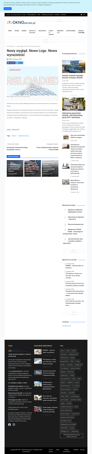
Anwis (77, 382)
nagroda (70, 382)
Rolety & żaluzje (32, 31)
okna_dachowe (65, 378)
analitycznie (78, 364)
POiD (76, 407)
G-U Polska (75, 385)
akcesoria (63, 354)
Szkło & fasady (51, 32)
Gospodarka (70, 30)
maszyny (69, 364)
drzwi (67, 350)
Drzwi (17, 30)
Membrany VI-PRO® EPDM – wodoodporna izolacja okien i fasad (73, 232)
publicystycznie (73, 354)
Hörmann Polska (76, 400)
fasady (72, 375)
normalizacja (64, 368)
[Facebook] (9, 425)
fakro (79, 378)
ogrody (63, 371)
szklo (71, 361)
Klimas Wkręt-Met (66, 410)
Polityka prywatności (47, 14)
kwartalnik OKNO (66, 421)
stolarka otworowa (66, 407)
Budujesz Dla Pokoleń (67, 417)
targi (73, 378)
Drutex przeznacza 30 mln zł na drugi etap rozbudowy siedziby (49, 373)
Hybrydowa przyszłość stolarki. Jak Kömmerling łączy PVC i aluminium (72, 115)
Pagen (63, 403)
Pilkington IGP (65, 431)
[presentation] (7, 169)
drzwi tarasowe (65, 385)
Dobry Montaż (65, 414)
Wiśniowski (75, 431)
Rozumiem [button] (7, 9)
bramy (72, 357)
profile (63, 364)
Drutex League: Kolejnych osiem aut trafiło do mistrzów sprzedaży (50, 409)
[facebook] (81, 14)
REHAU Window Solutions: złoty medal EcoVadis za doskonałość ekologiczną (77, 185)
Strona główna (31, 14)
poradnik (71, 392)
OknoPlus (63, 392)
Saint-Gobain (64, 400)
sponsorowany (24, 136)
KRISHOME (64, 428)
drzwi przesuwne (66, 389)
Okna (10, 30)
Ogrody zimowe (81, 31)
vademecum (64, 357)
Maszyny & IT (60, 31)
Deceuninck (75, 414)
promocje (70, 371)
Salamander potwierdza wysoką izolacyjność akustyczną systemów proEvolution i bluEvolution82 (78, 169)
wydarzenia (64, 375)
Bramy (24, 30)
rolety (77, 361)
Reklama (57, 14)
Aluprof (63, 382)
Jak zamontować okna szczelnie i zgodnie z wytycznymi (73, 241)
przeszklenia (75, 396)
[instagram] (84, 14)
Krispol (69, 403)
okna (62, 350)
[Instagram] (14, 425)
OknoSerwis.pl (66, 326)
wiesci (14, 136)
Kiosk (38, 14)
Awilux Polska (65, 396)
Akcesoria (42, 30)
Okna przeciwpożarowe (75, 224)
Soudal (72, 428)
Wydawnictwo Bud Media (68, 424)
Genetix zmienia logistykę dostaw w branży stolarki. (72, 76)
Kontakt (63, 14)
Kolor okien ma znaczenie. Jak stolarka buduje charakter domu (50, 398)
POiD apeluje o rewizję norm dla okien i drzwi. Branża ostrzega (49, 362)
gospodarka (64, 361)
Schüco (75, 389)
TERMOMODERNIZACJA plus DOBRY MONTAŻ (71, 435)
